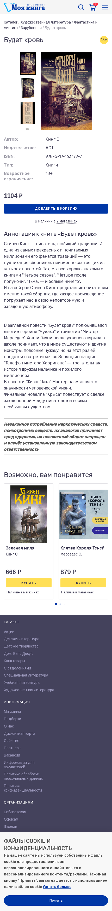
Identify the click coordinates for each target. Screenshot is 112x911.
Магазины (12, 711)
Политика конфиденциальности (23, 788)
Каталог (10, 22)
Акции (9, 632)
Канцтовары (14, 661)
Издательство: (20, 147)
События (11, 740)
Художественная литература (46, 22)
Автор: (11, 139)
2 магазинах (67, 221)
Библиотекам (15, 812)
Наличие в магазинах (23, 592)
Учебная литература (22, 682)
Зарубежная (31, 28)
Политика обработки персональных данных (23, 776)
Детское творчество (21, 646)
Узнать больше (57, 887)
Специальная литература (26, 675)
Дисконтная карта (19, 733)
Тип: (8, 165)
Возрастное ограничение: (18, 176)
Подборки (12, 719)
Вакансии (12, 755)
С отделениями (17, 668)
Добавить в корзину (56, 208)
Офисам (11, 819)
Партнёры (12, 748)
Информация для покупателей (19, 764)
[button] (56, 604)
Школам (10, 826)
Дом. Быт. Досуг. (18, 653)
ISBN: (9, 156)
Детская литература (21, 639)
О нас (9, 726)
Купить (28, 583)
